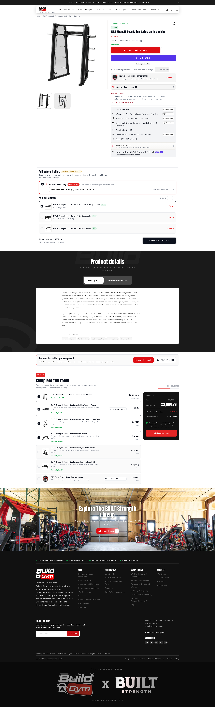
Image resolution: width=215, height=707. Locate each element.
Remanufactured (104, 10)
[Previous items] (169, 198)
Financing (109, 588)
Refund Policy (173, 659)
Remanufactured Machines (85, 575)
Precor (52, 654)
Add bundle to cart (161, 433)
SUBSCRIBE (73, 634)
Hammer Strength (88, 654)
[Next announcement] (174, 2)
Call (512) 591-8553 (165, 360)
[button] (44, 101)
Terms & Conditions (156, 659)
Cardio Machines (85, 592)
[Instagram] (166, 642)
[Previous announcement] (41, 2)
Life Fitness (61, 654)
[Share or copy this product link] (174, 23)
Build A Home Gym (113, 578)
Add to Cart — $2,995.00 (135, 50)
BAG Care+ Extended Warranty (140, 585)
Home (38, 16)
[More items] (174, 198)
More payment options (143, 64)
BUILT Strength (85, 10)
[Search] (167, 10)
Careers (160, 581)
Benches (82, 596)
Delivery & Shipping (139, 591)
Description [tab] (93, 280)
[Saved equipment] (172, 10)
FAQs (133, 605)
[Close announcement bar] (178, 2)
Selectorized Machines (88, 584)
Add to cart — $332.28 (159, 240)
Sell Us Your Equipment (115, 592)
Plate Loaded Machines (88, 588)
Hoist (77, 654)
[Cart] (177, 10)
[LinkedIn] (147, 642)
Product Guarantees (140, 580)
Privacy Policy (139, 659)
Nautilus (100, 654)
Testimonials (163, 578)
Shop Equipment (66, 10)
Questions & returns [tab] (117, 280)
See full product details (121, 102)
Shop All (82, 607)
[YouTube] (156, 642)
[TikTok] (161, 642)
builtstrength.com (106, 531)
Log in (128, 659)
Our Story (161, 574)
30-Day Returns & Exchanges (139, 575)
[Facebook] (152, 642)
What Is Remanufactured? (139, 599)
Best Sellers (83, 603)
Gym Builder (110, 574)
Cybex (70, 654)
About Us (155, 10)
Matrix (107, 654)
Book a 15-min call (143, 360)
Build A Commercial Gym (113, 582)
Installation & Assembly (141, 594)
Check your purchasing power (128, 154)
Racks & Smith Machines (89, 599)
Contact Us (162, 585)
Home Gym (121, 10)
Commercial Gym (138, 10)
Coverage (169, 77)
